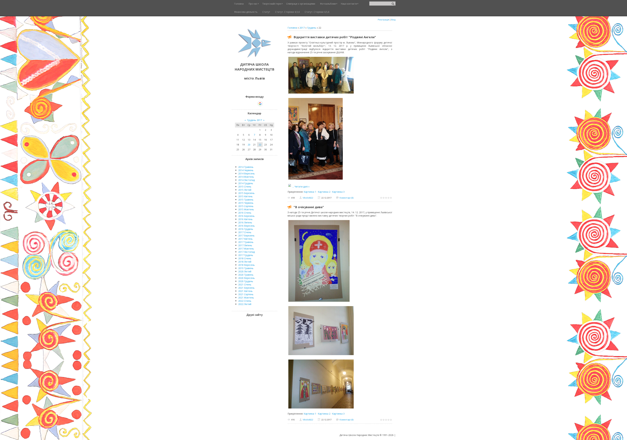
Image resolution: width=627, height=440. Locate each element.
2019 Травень (245, 268)
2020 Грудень (245, 281)
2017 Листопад (246, 251)
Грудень (311, 27)
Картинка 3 (338, 191)
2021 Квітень (245, 291)
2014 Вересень (246, 173)
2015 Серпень (245, 206)
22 (260, 144)
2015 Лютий (244, 189)
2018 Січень (244, 258)
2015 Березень (246, 193)
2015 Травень (245, 199)
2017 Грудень (245, 255)
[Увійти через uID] (248, 103)
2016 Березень (246, 215)
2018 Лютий (244, 261)
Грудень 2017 (254, 120)
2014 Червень (245, 170)
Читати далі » (302, 186)
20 (249, 144)
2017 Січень (244, 232)
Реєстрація (383, 19)
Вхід (393, 19)
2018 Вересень (246, 264)
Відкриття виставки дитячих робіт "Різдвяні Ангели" (335, 37)
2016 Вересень (246, 225)
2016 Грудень (245, 229)
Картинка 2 (324, 191)
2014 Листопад (246, 180)
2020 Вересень (246, 278)
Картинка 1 (310, 191)
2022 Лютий (244, 304)
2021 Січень (244, 284)
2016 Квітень (245, 219)
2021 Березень (246, 287)
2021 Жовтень (246, 297)
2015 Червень (245, 202)
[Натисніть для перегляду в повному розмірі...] (321, 93)
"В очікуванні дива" (309, 207)
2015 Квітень (245, 196)
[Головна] (255, 57)
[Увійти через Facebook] (254, 103)
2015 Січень (244, 186)
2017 (302, 27)
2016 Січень (244, 212)
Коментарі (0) (346, 197)
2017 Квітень (245, 238)
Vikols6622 (308, 197)
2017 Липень (245, 245)
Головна (292, 27)
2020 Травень (245, 274)
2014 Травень (245, 166)
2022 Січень (244, 300)
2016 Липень (245, 222)
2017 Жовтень (246, 248)
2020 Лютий (244, 271)
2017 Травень (245, 242)
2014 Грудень (245, 183)
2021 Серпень (245, 294)
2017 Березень (246, 235)
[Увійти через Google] (260, 103)
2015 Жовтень (246, 209)
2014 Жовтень (246, 176)
